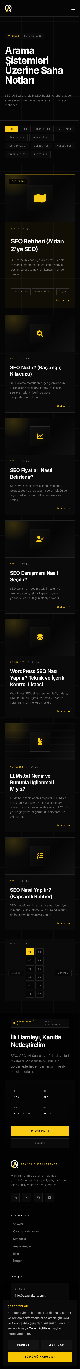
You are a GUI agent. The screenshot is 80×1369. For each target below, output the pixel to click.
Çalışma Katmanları (26, 1231)
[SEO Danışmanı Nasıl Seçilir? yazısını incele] (40, 539)
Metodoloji (20, 1239)
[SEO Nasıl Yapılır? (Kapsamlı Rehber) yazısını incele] (40, 856)
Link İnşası (16, 137)
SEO (25, 129)
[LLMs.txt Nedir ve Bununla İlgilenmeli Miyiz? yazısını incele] (40, 741)
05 (29, 968)
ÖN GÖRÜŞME (38, 1131)
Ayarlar (56, 1344)
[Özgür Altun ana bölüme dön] (8, 8)
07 (29, 977)
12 (39, 994)
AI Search (65, 129)
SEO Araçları (17, 146)
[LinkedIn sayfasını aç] (15, 1197)
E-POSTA (40, 1143)
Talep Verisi (17, 154)
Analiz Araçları (22, 1246)
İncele (60, 300)
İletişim (17, 1261)
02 (39, 952)
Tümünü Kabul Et (40, 1356)
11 (29, 994)
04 (39, 960)
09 (29, 985)
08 (39, 977)
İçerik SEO (41, 146)
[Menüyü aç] (73, 8)
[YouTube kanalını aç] (49, 1197)
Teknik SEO (43, 129)
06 (39, 968)
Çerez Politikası (40, 1328)
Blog (16, 1253)
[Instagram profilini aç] (38, 1197)
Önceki (16, 973)
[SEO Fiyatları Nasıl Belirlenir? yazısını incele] (40, 436)
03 (29, 960)
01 (29, 952)
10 (39, 985)
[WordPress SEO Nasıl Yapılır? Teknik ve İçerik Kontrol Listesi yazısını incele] (40, 637)
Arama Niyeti (41, 137)
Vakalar (18, 1224)
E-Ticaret (40, 154)
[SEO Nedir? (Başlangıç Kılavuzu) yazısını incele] (40, 333)
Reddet (23, 1344)
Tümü (11, 129)
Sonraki (63, 973)
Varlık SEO (64, 146)
